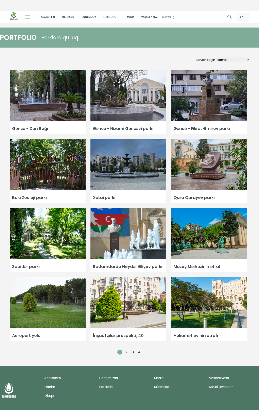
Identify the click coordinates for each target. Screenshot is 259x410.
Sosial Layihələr (221, 387)
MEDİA (130, 17)
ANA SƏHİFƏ (48, 17)
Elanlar (49, 387)
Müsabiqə (161, 387)
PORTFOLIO (109, 17)
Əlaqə (49, 395)
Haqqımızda (108, 378)
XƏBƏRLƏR (68, 17)
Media (158, 378)
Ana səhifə (52, 378)
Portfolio (106, 387)
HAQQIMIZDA (88, 17)
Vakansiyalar (219, 378)
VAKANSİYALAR (149, 17)
